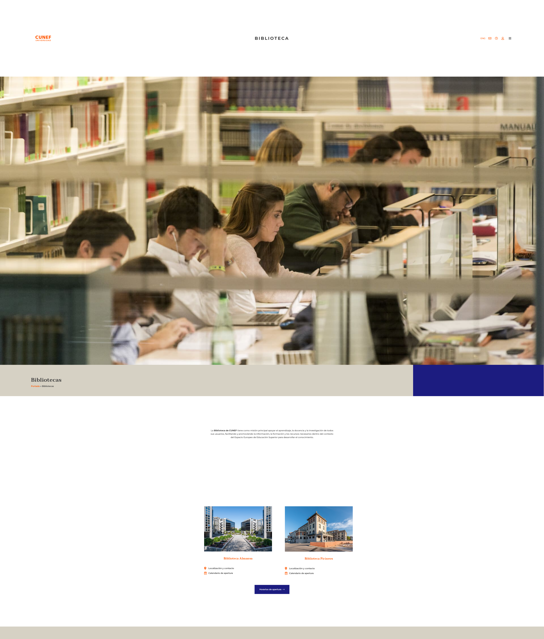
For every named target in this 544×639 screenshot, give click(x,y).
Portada (35, 386)
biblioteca (272, 38)
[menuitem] (483, 38)
